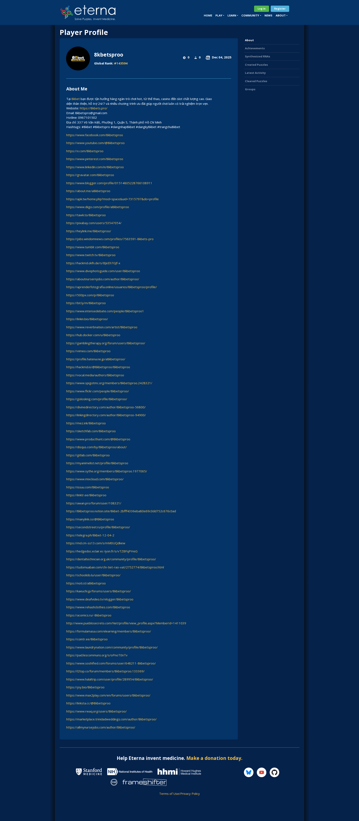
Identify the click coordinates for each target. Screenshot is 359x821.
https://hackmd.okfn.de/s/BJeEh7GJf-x (93, 263)
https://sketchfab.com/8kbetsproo (91, 431)
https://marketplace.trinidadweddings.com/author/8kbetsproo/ (111, 719)
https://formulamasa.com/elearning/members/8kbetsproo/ (108, 631)
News (268, 15)
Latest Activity (255, 73)
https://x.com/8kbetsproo (84, 151)
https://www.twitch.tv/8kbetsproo (91, 255)
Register (280, 8)
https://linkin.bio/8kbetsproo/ (87, 319)
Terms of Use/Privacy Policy (179, 793)
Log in (262, 8)
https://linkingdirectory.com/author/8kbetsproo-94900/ (106, 415)
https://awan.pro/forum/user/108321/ (93, 503)
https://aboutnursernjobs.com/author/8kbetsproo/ (102, 279)
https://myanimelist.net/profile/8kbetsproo (97, 463)
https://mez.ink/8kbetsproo (86, 423)
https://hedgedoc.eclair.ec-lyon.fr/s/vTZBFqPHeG (102, 551)
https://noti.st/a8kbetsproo (86, 583)
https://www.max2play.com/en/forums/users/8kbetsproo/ (108, 695)
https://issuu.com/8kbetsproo (87, 487)
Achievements (255, 48)
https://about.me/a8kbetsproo (88, 191)
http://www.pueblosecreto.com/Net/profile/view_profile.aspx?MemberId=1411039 (126, 623)
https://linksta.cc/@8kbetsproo (88, 703)
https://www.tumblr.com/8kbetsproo (92, 247)
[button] (220, 15)
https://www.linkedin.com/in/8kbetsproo (95, 167)
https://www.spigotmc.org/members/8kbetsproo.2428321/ (109, 383)
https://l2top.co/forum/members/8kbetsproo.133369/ (105, 671)
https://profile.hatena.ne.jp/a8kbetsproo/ (95, 359)
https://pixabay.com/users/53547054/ (94, 223)
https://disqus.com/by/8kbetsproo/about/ (96, 447)
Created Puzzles (256, 65)
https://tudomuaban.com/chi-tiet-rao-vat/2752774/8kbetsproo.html (115, 567)
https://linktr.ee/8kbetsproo (86, 495)
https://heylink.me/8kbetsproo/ (88, 231)
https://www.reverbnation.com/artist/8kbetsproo (101, 327)
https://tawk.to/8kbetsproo (86, 215)
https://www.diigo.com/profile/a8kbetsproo (97, 207)
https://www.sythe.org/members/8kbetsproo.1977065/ (106, 471)
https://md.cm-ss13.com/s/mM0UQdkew (95, 543)
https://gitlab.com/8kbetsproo (88, 455)
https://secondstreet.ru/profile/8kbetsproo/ (98, 527)
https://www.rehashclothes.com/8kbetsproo (98, 607)
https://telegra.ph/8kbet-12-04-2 (90, 535)
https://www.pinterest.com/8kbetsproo (94, 159)
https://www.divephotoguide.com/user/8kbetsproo (103, 271)
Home (208, 15)
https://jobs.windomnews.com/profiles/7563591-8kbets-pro (110, 239)
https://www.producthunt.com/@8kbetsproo (98, 439)
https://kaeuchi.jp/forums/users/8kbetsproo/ (98, 591)
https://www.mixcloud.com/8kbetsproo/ (95, 479)
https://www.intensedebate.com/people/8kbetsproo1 (105, 311)
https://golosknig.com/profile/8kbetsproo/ (96, 399)
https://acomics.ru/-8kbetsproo (88, 615)
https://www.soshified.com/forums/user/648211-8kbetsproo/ (111, 663)
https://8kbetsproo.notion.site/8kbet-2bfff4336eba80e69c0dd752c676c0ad (121, 511)
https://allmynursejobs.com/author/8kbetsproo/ (100, 727)
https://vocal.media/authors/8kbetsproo (95, 375)
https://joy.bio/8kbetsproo (85, 687)
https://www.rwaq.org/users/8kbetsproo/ (96, 711)
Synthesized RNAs (257, 56)
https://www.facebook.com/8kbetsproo (94, 135)
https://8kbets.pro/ (93, 108)
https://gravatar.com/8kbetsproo (90, 175)
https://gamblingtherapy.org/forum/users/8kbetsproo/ (105, 343)
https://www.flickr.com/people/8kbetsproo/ (97, 391)
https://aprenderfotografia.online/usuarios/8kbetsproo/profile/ (111, 287)
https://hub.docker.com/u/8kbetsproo (93, 335)
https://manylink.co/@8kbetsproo (90, 519)
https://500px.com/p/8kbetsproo (90, 295)
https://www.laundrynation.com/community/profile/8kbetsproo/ (112, 647)
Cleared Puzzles (256, 81)
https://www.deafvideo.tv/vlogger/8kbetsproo (99, 599)
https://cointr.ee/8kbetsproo (87, 639)
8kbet (75, 99)
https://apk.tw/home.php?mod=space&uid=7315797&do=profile (112, 199)
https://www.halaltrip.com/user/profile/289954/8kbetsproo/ (109, 679)
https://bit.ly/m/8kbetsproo (86, 303)
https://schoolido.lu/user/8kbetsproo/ (93, 575)
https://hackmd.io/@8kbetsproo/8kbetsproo (98, 367)
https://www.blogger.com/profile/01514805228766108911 (109, 183)
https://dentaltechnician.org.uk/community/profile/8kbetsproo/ (111, 559)
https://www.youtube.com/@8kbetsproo (95, 143)
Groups (250, 89)
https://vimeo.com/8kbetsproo (88, 351)
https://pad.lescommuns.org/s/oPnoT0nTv (97, 655)
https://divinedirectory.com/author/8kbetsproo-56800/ (106, 407)
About (249, 40)
